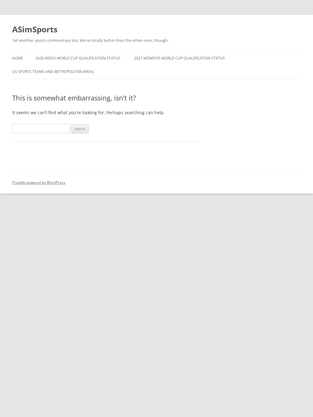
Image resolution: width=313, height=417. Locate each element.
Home (17, 58)
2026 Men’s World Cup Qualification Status (77, 58)
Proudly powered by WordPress (38, 182)
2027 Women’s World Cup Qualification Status (179, 58)
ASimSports (34, 29)
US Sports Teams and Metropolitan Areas (53, 71)
